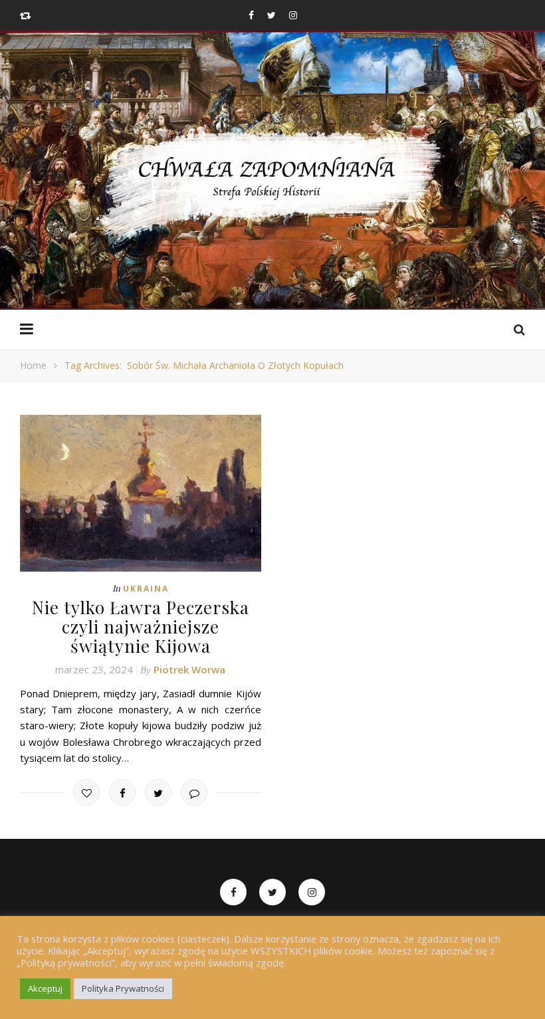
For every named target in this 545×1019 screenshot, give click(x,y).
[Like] (86, 792)
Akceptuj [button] (45, 988)
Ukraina (146, 588)
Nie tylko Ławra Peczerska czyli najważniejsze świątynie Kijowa (140, 626)
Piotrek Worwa (189, 669)
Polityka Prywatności (123, 988)
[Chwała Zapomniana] (272, 186)
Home (33, 365)
